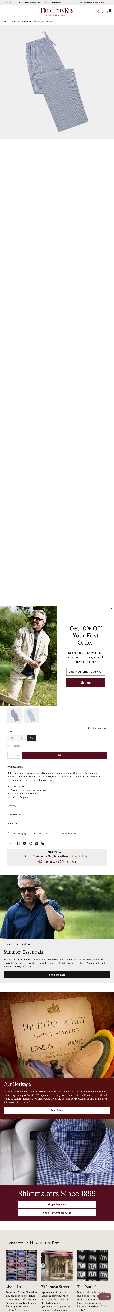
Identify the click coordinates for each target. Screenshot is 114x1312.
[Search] (98, 11)
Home (4, 21)
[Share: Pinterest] (31, 843)
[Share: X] (24, 843)
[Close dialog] (111, 609)
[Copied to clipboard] (43, 843)
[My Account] (103, 11)
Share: (10, 843)
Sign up (85, 682)
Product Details (15, 766)
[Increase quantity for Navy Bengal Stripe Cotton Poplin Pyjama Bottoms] (18, 755)
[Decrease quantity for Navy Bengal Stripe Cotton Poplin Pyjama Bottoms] (10, 755)
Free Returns (14, 814)
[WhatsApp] (37, 843)
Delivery (11, 805)
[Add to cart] (64, 755)
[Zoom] (57, 82)
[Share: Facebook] (18, 843)
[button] (5, 11)
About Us (12, 823)
